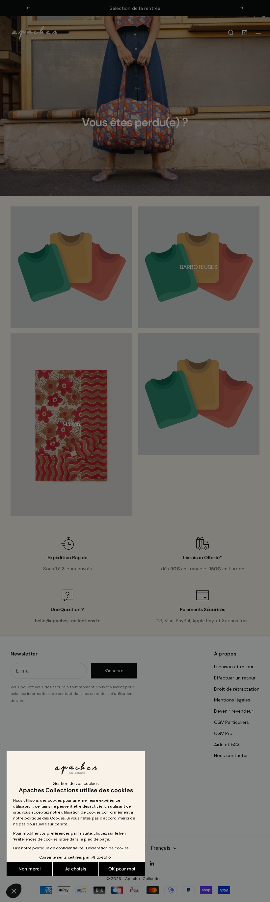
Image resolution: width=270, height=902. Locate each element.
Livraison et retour (234, 667)
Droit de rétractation (236, 689)
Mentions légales (232, 700)
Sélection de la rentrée (135, 8)
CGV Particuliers (231, 722)
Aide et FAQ (226, 745)
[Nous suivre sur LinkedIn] (152, 863)
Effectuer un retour (235, 678)
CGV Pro (223, 733)
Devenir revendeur (233, 711)
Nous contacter (231, 755)
